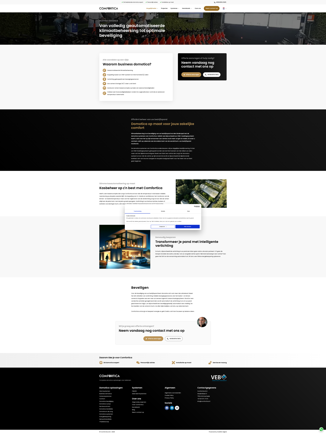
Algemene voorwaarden (173, 393)
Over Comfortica (137, 405)
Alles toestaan (187, 226)
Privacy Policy (169, 398)
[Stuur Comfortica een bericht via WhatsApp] (321, 429)
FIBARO (134, 391)
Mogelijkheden (151, 8)
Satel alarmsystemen (139, 394)
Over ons (198, 8)
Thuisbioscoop (104, 422)
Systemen (174, 8)
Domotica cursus (105, 404)
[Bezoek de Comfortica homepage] (108, 8)
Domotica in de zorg (106, 411)
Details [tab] (163, 211)
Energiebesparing (105, 417)
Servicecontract (104, 406)
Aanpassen (162, 226)
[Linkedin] (172, 408)
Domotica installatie (106, 409)
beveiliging (140, 293)
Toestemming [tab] (137, 211)
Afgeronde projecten (139, 402)
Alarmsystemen (104, 391)
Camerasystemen (105, 396)
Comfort (102, 399)
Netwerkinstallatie (105, 419)
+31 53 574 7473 (202, 399)
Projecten (164, 8)
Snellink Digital (222, 432)
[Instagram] (177, 408)
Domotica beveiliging (106, 401)
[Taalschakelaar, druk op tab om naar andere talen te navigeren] (223, 8)
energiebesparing (207, 256)
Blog (133, 410)
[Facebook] (167, 408)
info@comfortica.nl (203, 401)
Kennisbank (186, 8)
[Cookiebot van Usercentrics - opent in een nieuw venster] (197, 207)
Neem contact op (212, 8)
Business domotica (105, 394)
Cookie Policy (169, 395)
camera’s (134, 298)
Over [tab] (188, 211)
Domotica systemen (106, 414)
